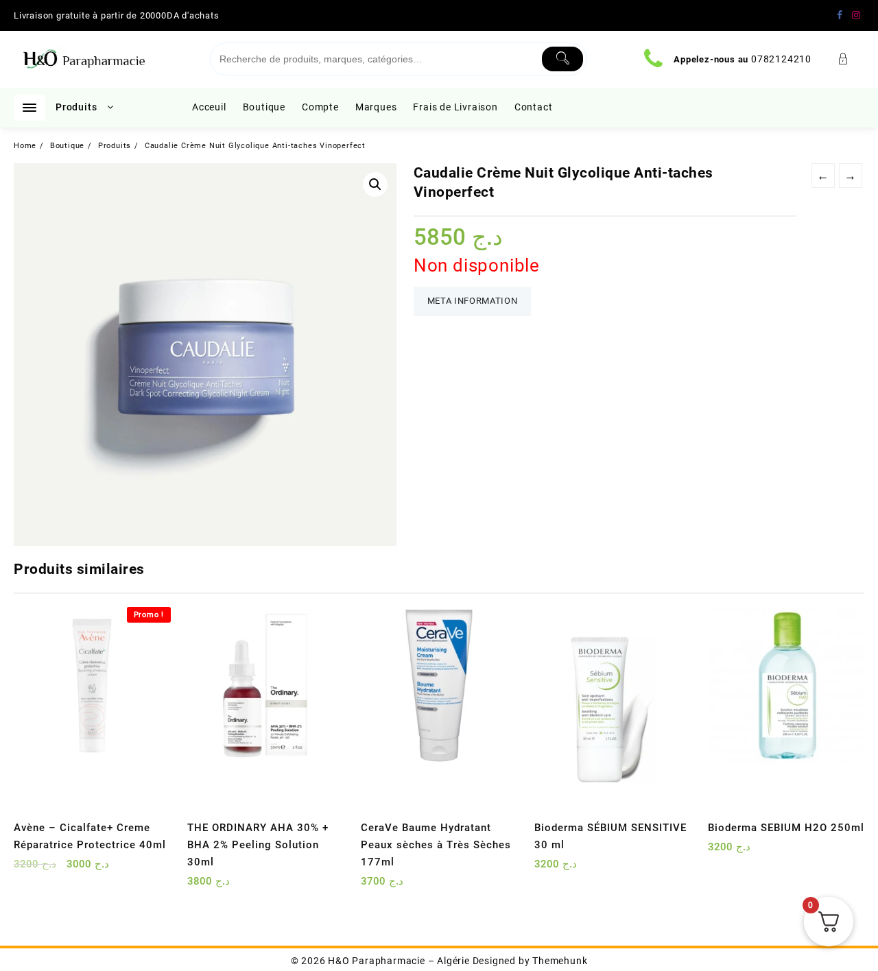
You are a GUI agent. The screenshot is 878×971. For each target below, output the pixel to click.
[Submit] (563, 59)
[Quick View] (52, 869)
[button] (375, 184)
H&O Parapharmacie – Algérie (399, 960)
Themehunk (559, 960)
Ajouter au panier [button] (26, 869)
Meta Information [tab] (472, 301)
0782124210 (781, 58)
